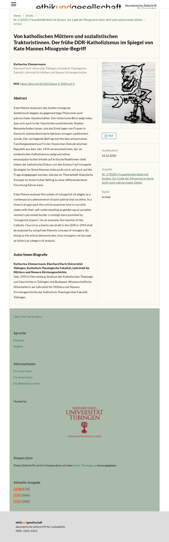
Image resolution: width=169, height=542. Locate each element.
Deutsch (19, 340)
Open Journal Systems (28, 316)
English (18, 346)
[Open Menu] (13, 4)
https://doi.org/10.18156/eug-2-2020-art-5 (47, 83)
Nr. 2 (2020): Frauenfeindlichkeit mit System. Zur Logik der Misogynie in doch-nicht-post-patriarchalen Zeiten (78, 19)
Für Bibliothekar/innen (27, 383)
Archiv (29, 15)
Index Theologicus (85, 465)
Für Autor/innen (23, 377)
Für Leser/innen (23, 371)
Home (17, 15)
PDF (110, 136)
